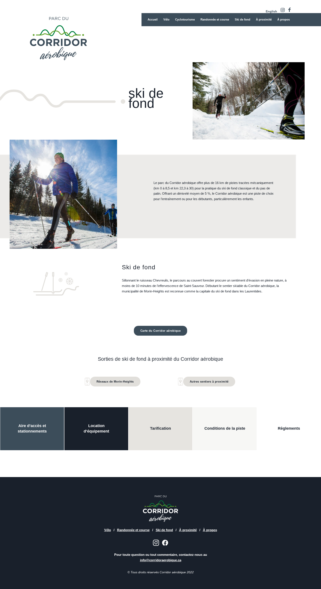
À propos (210, 530)
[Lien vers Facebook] (289, 10)
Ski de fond (164, 530)
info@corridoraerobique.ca (160, 560)
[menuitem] (270, 11)
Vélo (107, 530)
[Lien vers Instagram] (283, 10)
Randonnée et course (133, 530)
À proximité (188, 530)
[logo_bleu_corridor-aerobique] (77, 37)
